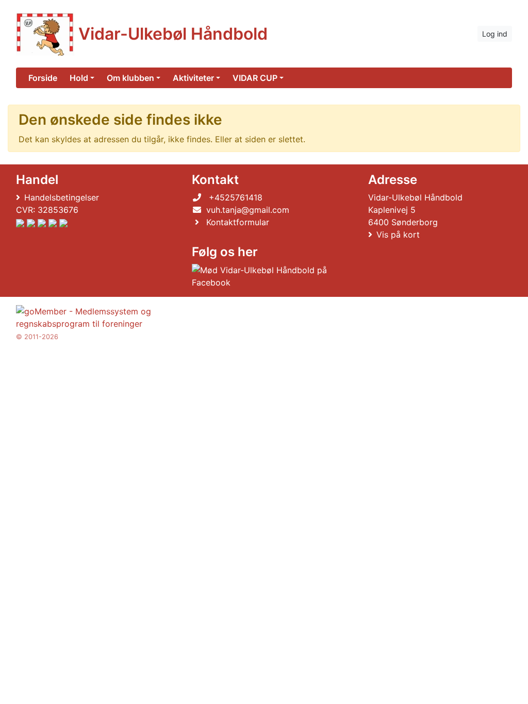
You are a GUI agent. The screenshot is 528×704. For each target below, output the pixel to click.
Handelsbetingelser (61, 197)
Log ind (494, 33)
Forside (42, 78)
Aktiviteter (193, 78)
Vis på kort (398, 234)
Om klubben (130, 78)
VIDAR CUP (255, 78)
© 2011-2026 (37, 337)
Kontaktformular (237, 222)
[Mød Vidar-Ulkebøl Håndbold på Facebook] (262, 276)
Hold (79, 78)
